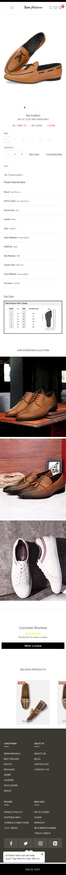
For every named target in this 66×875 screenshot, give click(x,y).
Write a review (33, 645)
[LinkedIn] (55, 843)
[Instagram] (40, 843)
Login (37, 817)
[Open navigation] (12, 7)
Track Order (42, 833)
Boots (8, 764)
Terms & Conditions (16, 822)
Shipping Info (12, 817)
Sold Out (33, 869)
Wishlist (39, 822)
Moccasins (11, 785)
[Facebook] (11, 165)
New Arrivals (12, 753)
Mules (7, 790)
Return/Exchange (45, 828)
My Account (42, 812)
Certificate (41, 764)
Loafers (9, 780)
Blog (37, 758)
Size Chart (34, 154)
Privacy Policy (13, 812)
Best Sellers (11, 758)
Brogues (9, 769)
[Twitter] (15, 165)
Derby (7, 774)
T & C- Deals (11, 828)
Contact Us (41, 769)
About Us (40, 753)
